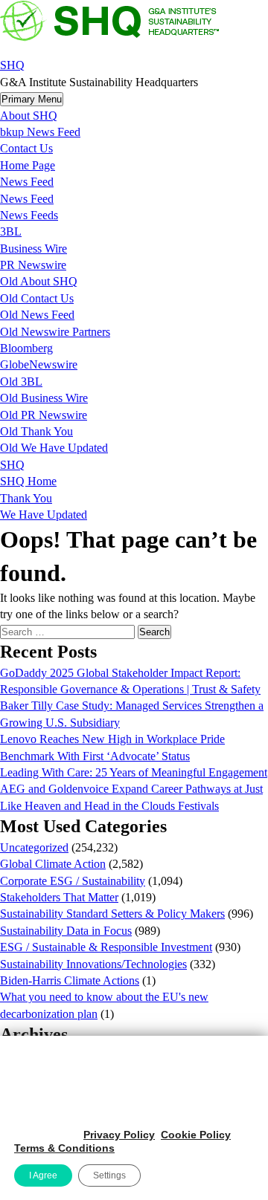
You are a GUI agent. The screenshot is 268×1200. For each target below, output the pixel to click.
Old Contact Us (37, 298)
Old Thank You (36, 431)
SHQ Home (28, 481)
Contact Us (26, 148)
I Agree (43, 1175)
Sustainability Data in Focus (66, 930)
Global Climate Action (53, 863)
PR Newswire (33, 265)
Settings (109, 1175)
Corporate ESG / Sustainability (72, 881)
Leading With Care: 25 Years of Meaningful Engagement (133, 772)
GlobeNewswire (38, 364)
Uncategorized (34, 847)
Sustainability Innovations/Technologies (93, 964)
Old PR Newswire (43, 415)
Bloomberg (26, 348)
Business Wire (33, 248)
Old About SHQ (38, 281)
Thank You (26, 498)
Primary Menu (31, 99)
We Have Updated (43, 514)
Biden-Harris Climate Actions (69, 980)
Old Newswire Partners (55, 331)
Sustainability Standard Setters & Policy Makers (112, 913)
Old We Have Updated (54, 447)
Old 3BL (21, 381)
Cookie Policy (196, 1135)
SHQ (12, 65)
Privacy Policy (119, 1135)
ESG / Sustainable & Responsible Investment (106, 947)
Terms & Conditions (64, 1148)
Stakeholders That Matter (59, 897)
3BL (11, 231)
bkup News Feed (40, 132)
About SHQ (28, 115)
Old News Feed (37, 314)
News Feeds (29, 215)
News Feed (27, 181)
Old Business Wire (44, 398)
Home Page (27, 165)
